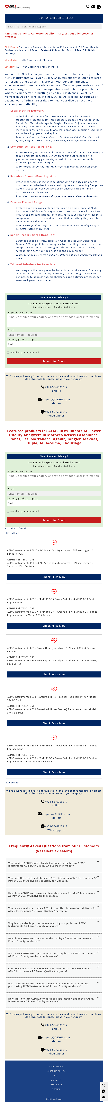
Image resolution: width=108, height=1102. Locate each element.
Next (11, 533)
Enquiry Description (20, 312)
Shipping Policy (56, 1071)
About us (56, 1080)
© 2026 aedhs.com (54, 1099)
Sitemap (56, 1089)
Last (16, 533)
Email (11, 330)
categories (57, 17)
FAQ (56, 1075)
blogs (70, 17)
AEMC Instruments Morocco (37, 60)
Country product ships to (23, 339)
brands (44, 17)
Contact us (56, 1084)
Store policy (56, 1066)
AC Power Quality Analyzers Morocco (37, 66)
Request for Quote (54, 361)
